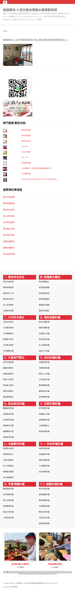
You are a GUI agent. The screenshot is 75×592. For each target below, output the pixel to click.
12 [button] (23, 571)
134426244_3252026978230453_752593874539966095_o (39, 179)
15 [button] (28, 571)
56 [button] (32, 572)
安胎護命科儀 (44, 454)
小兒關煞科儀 (44, 466)
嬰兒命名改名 (26, 141)
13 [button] (25, 571)
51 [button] (23, 572)
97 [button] (50, 574)
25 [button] (46, 571)
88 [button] (34, 574)
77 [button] (69, 572)
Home (5, 31)
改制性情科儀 (44, 448)
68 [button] (53, 572)
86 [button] (31, 574)
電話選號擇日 (8, 397)
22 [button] (41, 571)
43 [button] (9, 572)
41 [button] (5, 572)
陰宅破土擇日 (8, 385)
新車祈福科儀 (44, 431)
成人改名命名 (9, 216)
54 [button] (28, 572)
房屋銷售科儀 (44, 420)
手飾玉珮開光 (8, 460)
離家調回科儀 (8, 489)
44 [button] (11, 572)
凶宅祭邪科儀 (8, 494)
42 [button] (7, 572)
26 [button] (48, 571)
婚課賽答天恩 (8, 431)
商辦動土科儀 (44, 414)
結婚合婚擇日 (9, 248)
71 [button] (58, 572)
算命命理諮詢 (26, 130)
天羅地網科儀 (44, 368)
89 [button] (36, 574)
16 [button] (30, 571)
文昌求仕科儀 (44, 518)
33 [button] (60, 571)
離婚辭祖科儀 (8, 408)
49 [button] (20, 572)
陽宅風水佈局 (9, 229)
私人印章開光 (8, 466)
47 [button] (16, 572)
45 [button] (12, 572)
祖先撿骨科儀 (44, 339)
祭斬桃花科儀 (8, 425)
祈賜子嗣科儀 (44, 460)
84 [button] (27, 574)
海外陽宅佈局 (9, 235)
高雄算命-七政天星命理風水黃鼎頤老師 (30, 10)
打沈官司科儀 (44, 379)
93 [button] (43, 574)
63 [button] (44, 572)
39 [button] (70, 571)
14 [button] (27, 571)
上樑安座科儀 (8, 518)
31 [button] (56, 571)
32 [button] (58, 571)
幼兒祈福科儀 (44, 472)
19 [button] (35, 571)
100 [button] (56, 574)
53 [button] (27, 572)
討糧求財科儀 (44, 362)
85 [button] (29, 574)
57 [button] (34, 572)
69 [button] (55, 572)
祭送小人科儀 (44, 374)
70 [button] (56, 572)
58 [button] (35, 572)
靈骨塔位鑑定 (44, 311)
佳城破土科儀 (44, 333)
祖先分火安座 (44, 351)
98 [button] (52, 574)
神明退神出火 (8, 454)
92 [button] (41, 574)
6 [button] (12, 571)
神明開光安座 (8, 448)
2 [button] (5, 571)
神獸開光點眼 (8, 472)
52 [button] (25, 572)
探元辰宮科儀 (44, 489)
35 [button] (63, 571)
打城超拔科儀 (44, 506)
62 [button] (42, 572)
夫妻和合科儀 (8, 414)
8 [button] (16, 571)
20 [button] (37, 571)
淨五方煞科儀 (8, 500)
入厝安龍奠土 (44, 425)
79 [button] (19, 574)
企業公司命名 (8, 322)
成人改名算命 (26, 152)
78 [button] (70, 572)
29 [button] (53, 571)
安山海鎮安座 (8, 477)
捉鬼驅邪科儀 (26, 163)
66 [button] (49, 572)
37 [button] (67, 571)
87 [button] (33, 574)
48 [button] (18, 572)
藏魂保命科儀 (44, 391)
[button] (6, 552)
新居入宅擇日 (8, 379)
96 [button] (49, 574)
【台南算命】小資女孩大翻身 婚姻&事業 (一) (36, 168)
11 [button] (21, 571)
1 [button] (4, 571)
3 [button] (7, 571)
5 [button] (11, 571)
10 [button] (20, 571)
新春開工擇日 (8, 339)
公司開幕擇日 (8, 333)
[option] (20, 551)
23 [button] (42, 571)
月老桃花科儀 (8, 420)
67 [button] (51, 572)
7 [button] (14, 571)
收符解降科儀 (44, 397)
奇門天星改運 (26, 135)
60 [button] (39, 572)
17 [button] (32, 571)
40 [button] (4, 572)
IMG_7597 (24, 157)
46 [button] (14, 572)
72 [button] (60, 572)
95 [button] (47, 574)
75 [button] (65, 572)
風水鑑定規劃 (44, 287)
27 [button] (49, 571)
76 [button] (67, 572)
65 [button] (48, 572)
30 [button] (55, 571)
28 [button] (51, 571)
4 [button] (9, 571)
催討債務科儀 (44, 500)
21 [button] (39, 571)
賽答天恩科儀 (44, 512)
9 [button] (18, 571)
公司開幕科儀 (26, 174)
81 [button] (22, 574)
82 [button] (24, 574)
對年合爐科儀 (44, 322)
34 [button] (62, 571)
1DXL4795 (24, 146)
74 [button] (63, 572)
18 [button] (34, 571)
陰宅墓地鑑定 (44, 299)
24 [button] (44, 571)
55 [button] (30, 572)
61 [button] (41, 572)
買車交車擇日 (8, 391)
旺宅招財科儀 (9, 254)
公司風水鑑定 (8, 345)
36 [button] (65, 571)
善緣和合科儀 (8, 437)
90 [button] (38, 574)
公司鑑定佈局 (8, 328)
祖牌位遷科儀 (44, 328)
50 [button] (21, 572)
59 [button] (37, 572)
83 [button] (26, 574)
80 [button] (20, 574)
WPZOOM (14, 587)
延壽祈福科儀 (44, 523)
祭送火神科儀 (8, 512)
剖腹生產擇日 (9, 241)
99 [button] (54, 574)
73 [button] (62, 572)
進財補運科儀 (44, 494)
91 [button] (40, 574)
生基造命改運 (8, 311)
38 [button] (69, 571)
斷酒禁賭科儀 (44, 385)
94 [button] (45, 574)
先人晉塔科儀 (44, 345)
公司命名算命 (9, 222)
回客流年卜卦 (8, 293)
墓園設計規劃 (44, 305)
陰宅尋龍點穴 (44, 282)
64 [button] (46, 572)
